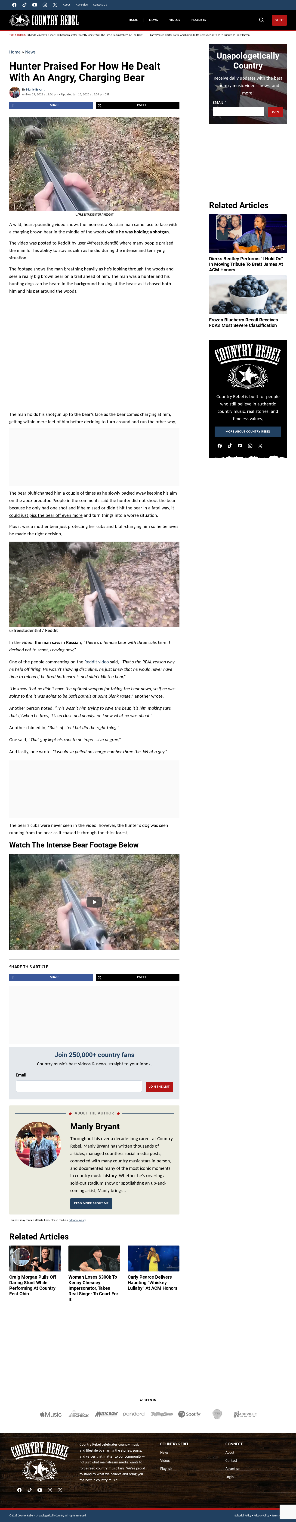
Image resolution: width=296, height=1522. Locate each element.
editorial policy (77, 1220)
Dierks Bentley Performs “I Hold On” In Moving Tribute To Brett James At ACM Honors (246, 264)
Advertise (232, 1469)
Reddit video (96, 662)
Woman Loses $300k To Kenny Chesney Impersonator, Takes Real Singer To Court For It (93, 1288)
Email (21, 1075)
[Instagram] (250, 446)
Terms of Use (279, 1515)
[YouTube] (240, 446)
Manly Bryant (35, 89)
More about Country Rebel (248, 431)
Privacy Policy (261, 1515)
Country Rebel (174, 1444)
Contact (231, 1461)
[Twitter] (260, 446)
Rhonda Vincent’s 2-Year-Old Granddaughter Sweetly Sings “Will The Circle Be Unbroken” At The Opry (85, 35)
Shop (279, 20)
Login (229, 1477)
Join (275, 112)
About (229, 1453)
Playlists (198, 20)
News (153, 20)
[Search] (261, 20)
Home (133, 20)
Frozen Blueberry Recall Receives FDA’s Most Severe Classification (243, 322)
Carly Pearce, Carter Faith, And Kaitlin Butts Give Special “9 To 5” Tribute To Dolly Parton (200, 35)
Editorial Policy (242, 1515)
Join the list (159, 1087)
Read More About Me (91, 1203)
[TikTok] (230, 446)
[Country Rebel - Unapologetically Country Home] (44, 20)
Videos (174, 20)
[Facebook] (220, 446)
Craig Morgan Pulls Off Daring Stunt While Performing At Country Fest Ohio (32, 1285)
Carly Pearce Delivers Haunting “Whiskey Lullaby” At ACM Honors (152, 1282)
